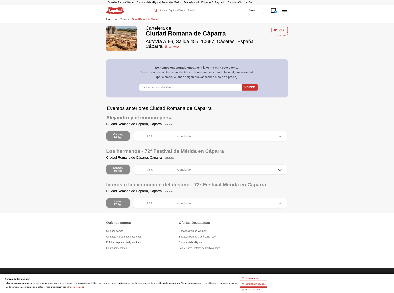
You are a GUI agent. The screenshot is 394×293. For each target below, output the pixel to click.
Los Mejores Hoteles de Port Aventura (199, 248)
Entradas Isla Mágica (148, 2)
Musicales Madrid (171, 2)
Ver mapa (169, 124)
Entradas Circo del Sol (240, 2)
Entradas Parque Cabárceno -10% (197, 237)
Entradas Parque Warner (120, 2)
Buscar (252, 10)
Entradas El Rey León (213, 2)
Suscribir (249, 87)
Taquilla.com (113, 8)
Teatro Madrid (191, 2)
